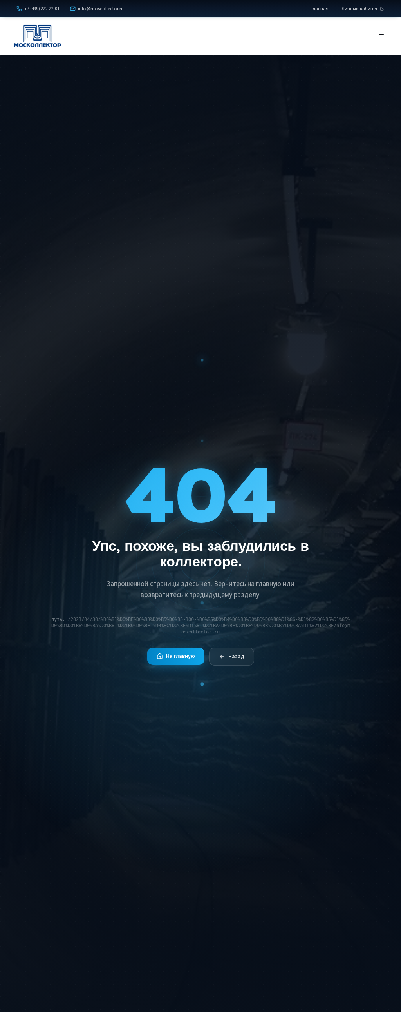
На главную (180, 656)
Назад (236, 657)
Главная (320, 8)
